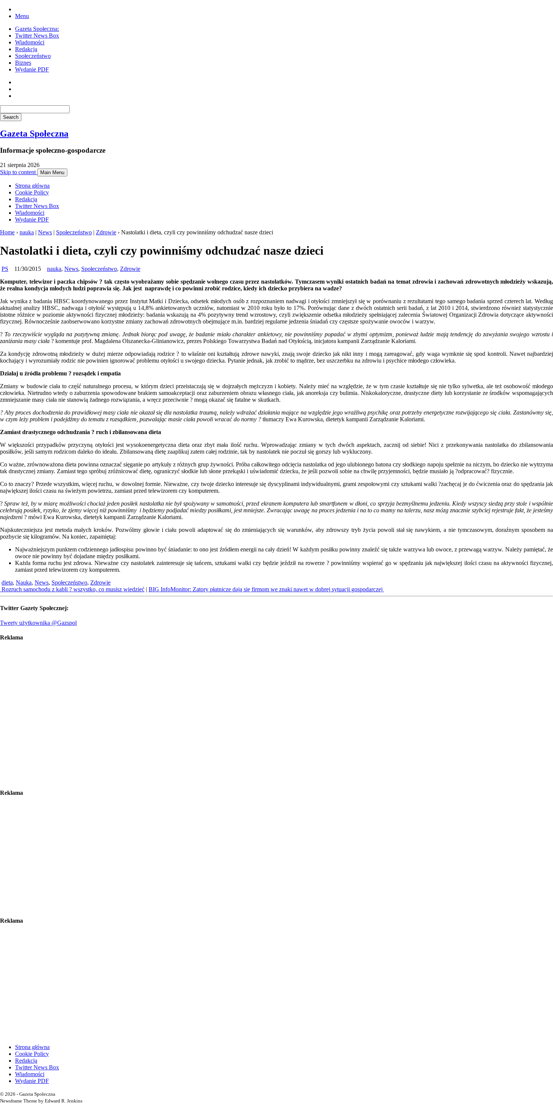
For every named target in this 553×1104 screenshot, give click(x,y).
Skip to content (18, 172)
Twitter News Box (37, 35)
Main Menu (52, 172)
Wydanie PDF (32, 69)
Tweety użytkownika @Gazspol (38, 623)
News (45, 232)
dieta (7, 582)
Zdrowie (106, 232)
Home (7, 232)
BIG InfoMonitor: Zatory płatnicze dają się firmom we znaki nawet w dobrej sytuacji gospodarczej (266, 589)
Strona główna (32, 185)
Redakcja (26, 49)
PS (5, 269)
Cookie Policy (32, 192)
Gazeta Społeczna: (37, 29)
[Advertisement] (225, 715)
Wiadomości (29, 42)
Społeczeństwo (33, 56)
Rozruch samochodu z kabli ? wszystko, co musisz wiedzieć (72, 589)
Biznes (23, 62)
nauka (27, 232)
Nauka (24, 582)
